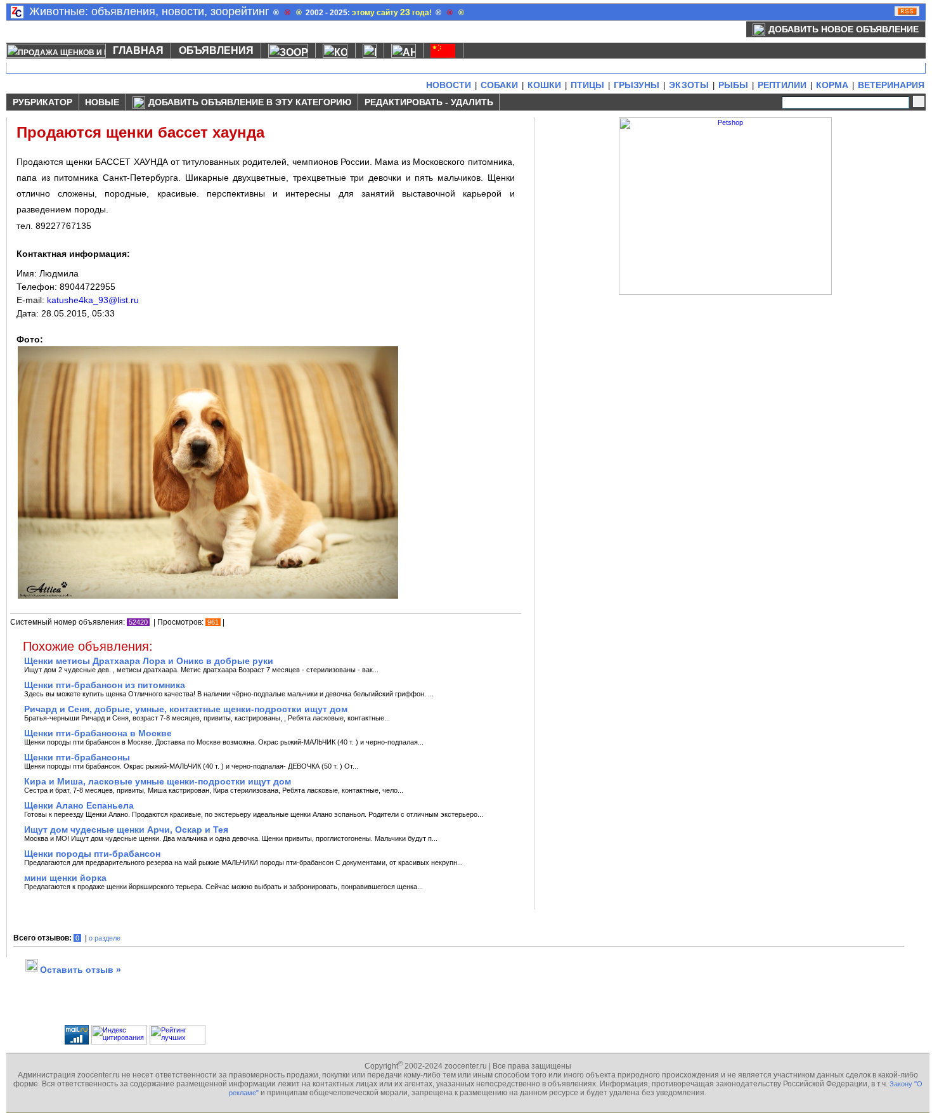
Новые (102, 102)
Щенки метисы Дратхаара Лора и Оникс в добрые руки (148, 661)
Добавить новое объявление (843, 29)
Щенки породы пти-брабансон (92, 854)
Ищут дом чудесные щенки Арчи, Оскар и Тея (126, 829)
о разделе (104, 938)
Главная (138, 50)
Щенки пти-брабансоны (77, 757)
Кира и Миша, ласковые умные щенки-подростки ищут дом (157, 781)
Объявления (216, 50)
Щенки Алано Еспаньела (79, 805)
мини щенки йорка (65, 878)
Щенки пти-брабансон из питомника (104, 685)
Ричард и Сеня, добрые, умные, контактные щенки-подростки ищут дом (185, 709)
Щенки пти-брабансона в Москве (98, 733)
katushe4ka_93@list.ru (93, 300)
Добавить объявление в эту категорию (249, 102)
